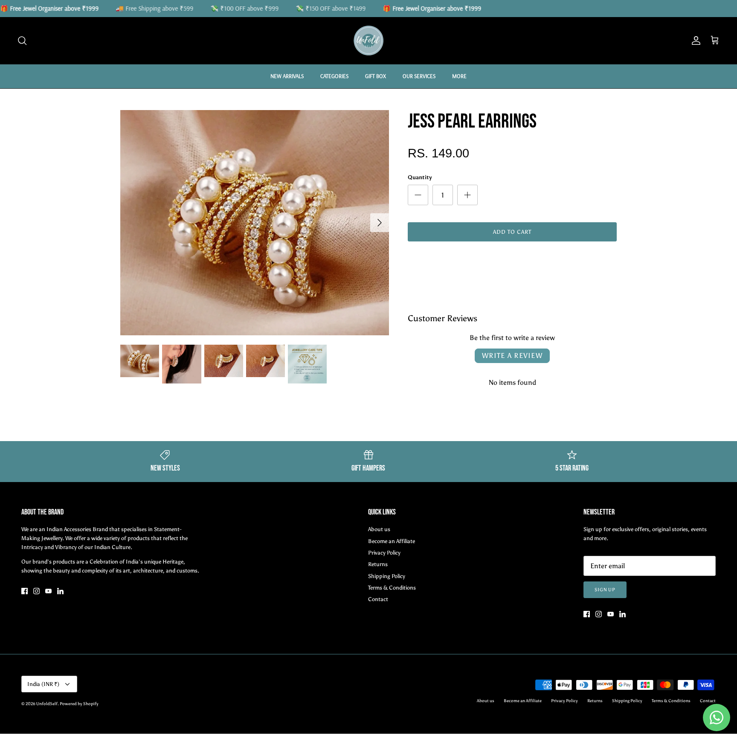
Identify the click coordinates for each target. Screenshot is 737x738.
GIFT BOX (375, 76)
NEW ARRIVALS (287, 76)
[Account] (694, 40)
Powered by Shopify (79, 703)
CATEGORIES (334, 76)
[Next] (379, 222)
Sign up (605, 590)
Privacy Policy (384, 552)
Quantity (420, 177)
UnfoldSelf (47, 703)
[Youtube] (48, 591)
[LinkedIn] (60, 591)
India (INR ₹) (43, 684)
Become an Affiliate (391, 541)
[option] (254, 222)
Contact (378, 599)
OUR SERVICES (419, 76)
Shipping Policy (386, 576)
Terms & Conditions (392, 587)
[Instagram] (36, 591)
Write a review (512, 356)
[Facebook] (24, 591)
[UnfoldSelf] (368, 40)
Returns (378, 564)
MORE (459, 76)
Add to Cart (512, 232)
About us (379, 529)
